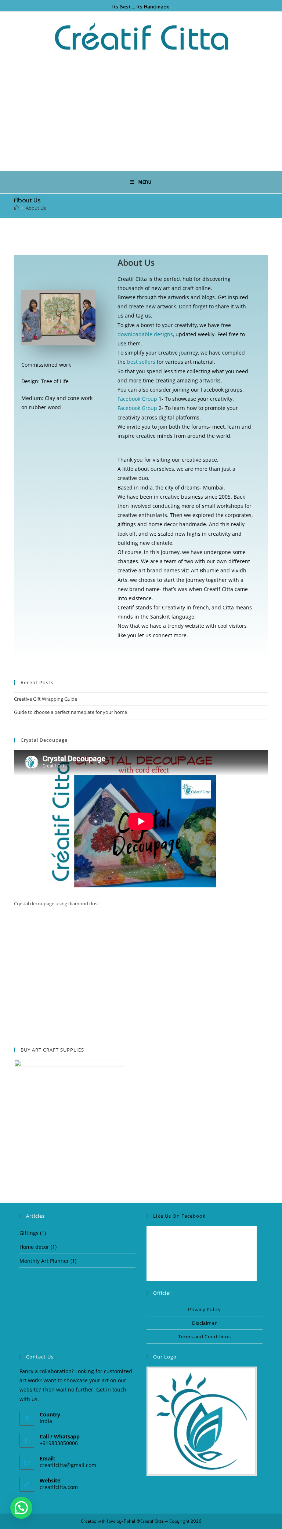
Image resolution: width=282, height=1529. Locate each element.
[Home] (16, 208)
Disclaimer (204, 1323)
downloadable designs (145, 334)
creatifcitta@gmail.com (68, 1465)
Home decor (34, 1246)
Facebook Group (137, 398)
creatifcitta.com (59, 1487)
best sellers (141, 361)
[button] (21, 1508)
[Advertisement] (141, 110)
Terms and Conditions (204, 1336)
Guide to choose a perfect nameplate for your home (70, 712)
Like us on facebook (179, 1216)
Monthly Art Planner (44, 1260)
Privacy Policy (204, 1309)
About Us (36, 208)
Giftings (29, 1232)
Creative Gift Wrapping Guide (45, 699)
